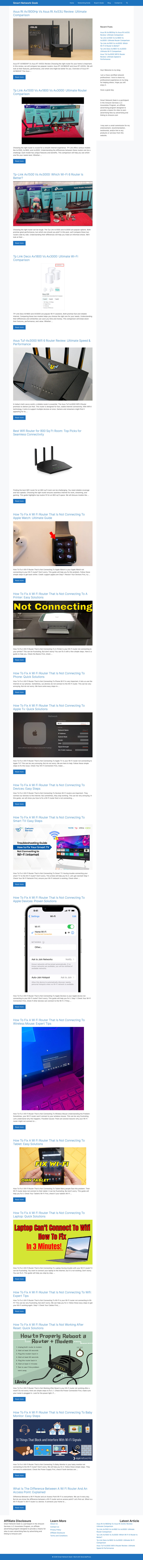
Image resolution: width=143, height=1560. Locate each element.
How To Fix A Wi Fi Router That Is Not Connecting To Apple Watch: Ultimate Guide (49, 516)
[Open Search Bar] (127, 3)
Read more (19, 77)
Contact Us (118, 3)
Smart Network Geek (25, 2)
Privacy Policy (55, 1530)
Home (72, 3)
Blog (109, 3)
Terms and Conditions (59, 1536)
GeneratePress (86, 1557)
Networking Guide (84, 3)
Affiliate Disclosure (57, 1533)
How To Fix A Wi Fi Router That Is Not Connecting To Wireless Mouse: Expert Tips (49, 1021)
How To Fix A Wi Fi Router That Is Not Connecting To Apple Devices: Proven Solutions (49, 899)
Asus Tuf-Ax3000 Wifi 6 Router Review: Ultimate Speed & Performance (112, 56)
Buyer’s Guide (99, 3)
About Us (54, 1524)
